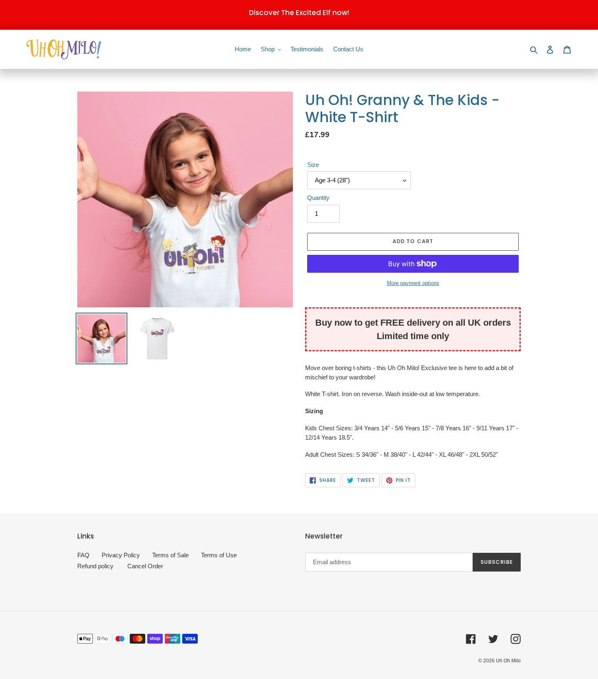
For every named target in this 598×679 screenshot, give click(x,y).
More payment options (413, 283)
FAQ (83, 555)
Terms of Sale (170, 555)
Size (313, 164)
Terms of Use (219, 555)
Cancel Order (145, 566)
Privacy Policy (121, 555)
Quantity (318, 197)
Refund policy (95, 566)
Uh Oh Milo (508, 661)
